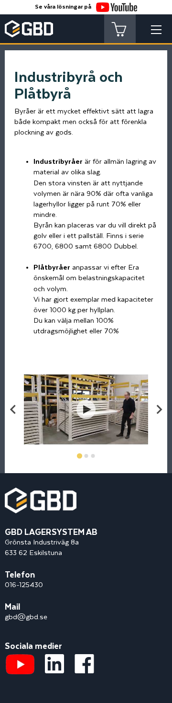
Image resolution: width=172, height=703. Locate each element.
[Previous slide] (13, 409)
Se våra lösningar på (63, 7)
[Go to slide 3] (93, 456)
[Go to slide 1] (79, 456)
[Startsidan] (40, 492)
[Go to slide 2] (86, 456)
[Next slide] (158, 409)
